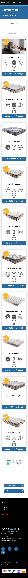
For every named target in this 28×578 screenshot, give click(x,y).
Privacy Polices (6, 512)
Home (6, 15)
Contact (4, 507)
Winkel (4, 505)
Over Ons (4, 509)
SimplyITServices (7, 565)
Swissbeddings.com (16, 563)
